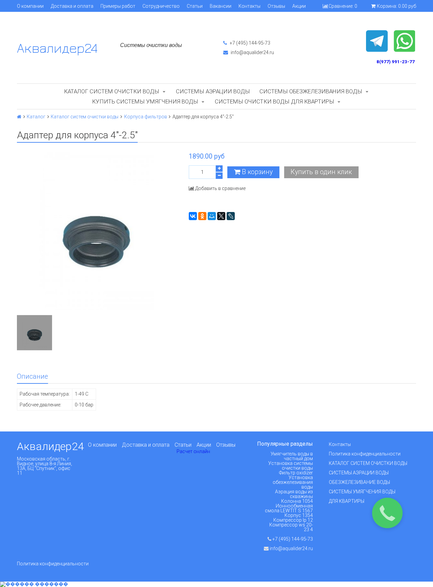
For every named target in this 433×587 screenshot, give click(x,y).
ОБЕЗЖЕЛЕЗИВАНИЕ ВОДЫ (359, 482)
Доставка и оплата (72, 6)
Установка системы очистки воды (290, 466)
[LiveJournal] (231, 216)
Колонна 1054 (297, 501)
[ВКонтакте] (193, 216)
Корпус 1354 (298, 515)
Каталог (36, 116)
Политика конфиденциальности (365, 453)
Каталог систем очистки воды (111, 91)
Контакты (249, 6)
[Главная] (19, 116)
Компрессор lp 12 (293, 520)
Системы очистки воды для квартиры (274, 101)
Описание (32, 376)
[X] (221, 216)
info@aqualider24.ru (252, 52)
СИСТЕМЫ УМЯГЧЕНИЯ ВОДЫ (362, 491)
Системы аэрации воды (213, 91)
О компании (30, 6)
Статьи (195, 6)
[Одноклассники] (202, 216)
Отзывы (276, 6)
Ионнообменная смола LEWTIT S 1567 (289, 508)
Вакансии (220, 6)
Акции (299, 6)
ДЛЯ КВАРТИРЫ (346, 501)
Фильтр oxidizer (296, 472)
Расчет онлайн (193, 451)
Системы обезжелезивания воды (310, 91)
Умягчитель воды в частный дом (292, 456)
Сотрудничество (161, 6)
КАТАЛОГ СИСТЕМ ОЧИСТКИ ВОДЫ (368, 463)
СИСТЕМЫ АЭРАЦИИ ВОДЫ (359, 472)
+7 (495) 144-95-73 (249, 43)
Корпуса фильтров (145, 116)
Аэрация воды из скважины (294, 494)
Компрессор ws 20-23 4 (291, 527)
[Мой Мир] (212, 216)
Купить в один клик (321, 172)
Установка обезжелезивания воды (293, 482)
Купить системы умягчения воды (145, 101)
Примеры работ (117, 6)
